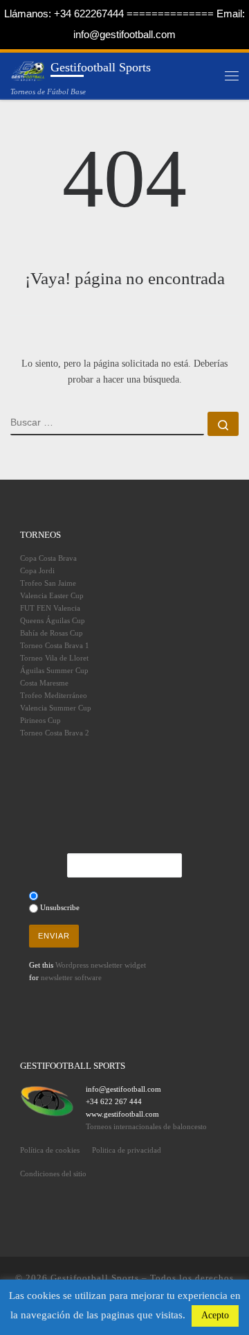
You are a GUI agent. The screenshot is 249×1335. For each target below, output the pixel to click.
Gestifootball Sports (94, 1278)
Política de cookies (50, 1150)
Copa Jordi (37, 570)
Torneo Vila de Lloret (54, 658)
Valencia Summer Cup (55, 708)
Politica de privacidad (126, 1150)
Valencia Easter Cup (52, 595)
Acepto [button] (215, 1315)
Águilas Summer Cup (54, 670)
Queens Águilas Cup (52, 620)
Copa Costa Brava (48, 558)
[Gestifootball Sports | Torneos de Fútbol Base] (28, 69)
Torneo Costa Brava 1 (54, 645)
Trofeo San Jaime (48, 583)
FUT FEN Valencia (50, 608)
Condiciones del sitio (53, 1173)
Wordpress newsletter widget (100, 965)
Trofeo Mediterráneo (53, 695)
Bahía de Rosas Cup (51, 633)
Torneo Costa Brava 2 (54, 732)
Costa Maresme (44, 683)
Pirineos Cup (40, 720)
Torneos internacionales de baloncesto (146, 1126)
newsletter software (71, 977)
